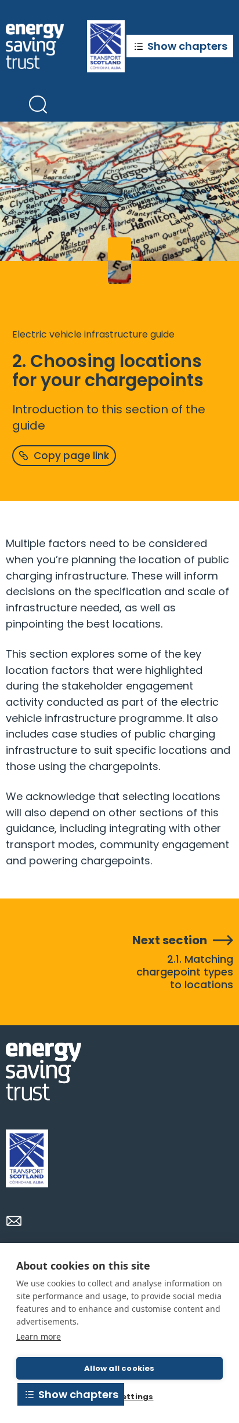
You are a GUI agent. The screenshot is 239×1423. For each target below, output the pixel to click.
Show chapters (187, 46)
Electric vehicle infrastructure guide (93, 334)
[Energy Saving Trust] (35, 46)
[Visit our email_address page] (14, 1221)
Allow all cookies (119, 1368)
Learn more (38, 1336)
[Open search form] (37, 104)
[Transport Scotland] (27, 1158)
